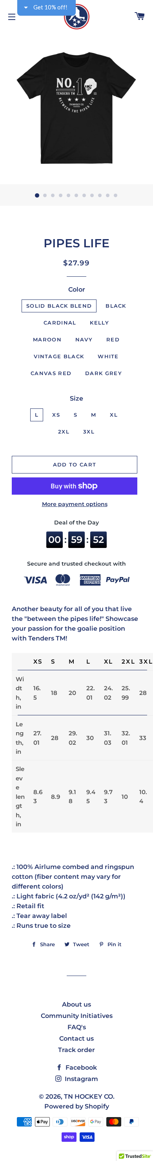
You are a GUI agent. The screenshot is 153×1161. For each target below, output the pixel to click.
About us (76, 1004)
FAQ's (76, 1027)
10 (108, 196)
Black (116, 306)
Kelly (99, 322)
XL (114, 415)
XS (56, 415)
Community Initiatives (77, 1016)
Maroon (47, 339)
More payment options (74, 504)
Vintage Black (59, 356)
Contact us (76, 1038)
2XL (63, 431)
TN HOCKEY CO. (89, 1096)
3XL (89, 431)
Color (76, 289)
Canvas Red (51, 373)
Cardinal (60, 322)
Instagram (80, 1079)
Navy (84, 339)
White (108, 356)
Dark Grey (103, 373)
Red (113, 339)
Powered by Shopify (76, 1106)
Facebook (80, 1067)
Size (76, 398)
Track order (76, 1050)
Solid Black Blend (59, 306)
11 (116, 196)
